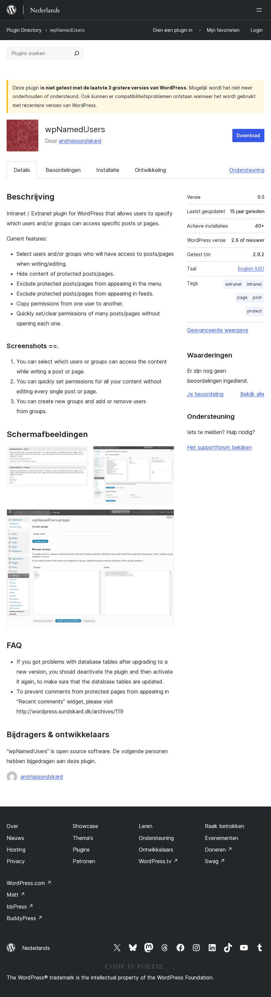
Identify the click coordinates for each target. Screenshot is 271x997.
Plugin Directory (24, 30)
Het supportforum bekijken (219, 447)
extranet (233, 284)
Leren (145, 826)
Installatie (107, 170)
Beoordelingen (63, 170)
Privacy (16, 861)
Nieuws (15, 838)
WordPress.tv (158, 861)
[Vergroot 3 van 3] (165, 518)
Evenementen (221, 838)
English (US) (251, 268)
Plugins (81, 849)
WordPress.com (29, 883)
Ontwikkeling (150, 170)
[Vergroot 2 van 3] (165, 455)
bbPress (20, 906)
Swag (215, 861)
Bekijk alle (252, 394)
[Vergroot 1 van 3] (79, 455)
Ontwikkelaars (156, 849)
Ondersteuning (246, 170)
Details (22, 170)
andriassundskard (80, 141)
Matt (16, 894)
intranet (254, 284)
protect (254, 310)
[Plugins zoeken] (76, 53)
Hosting (16, 849)
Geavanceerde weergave (217, 330)
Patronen (84, 861)
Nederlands (36, 948)
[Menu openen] (260, 10)
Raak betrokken (224, 826)
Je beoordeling (205, 394)
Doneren (218, 849)
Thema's (83, 838)
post (257, 297)
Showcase (85, 826)
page (242, 297)
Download (248, 135)
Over (12, 826)
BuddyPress (25, 918)
